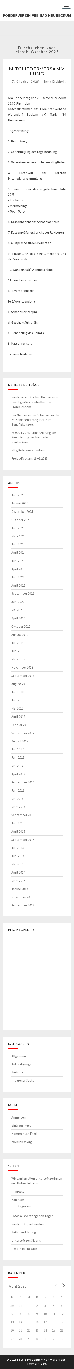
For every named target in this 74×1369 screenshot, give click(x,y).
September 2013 (22, 905)
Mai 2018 (17, 708)
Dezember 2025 (22, 511)
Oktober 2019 (20, 626)
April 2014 (18, 872)
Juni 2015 (17, 823)
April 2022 (18, 585)
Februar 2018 (20, 725)
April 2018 (18, 716)
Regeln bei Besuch (24, 1249)
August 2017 (19, 741)
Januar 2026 (19, 503)
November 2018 (22, 667)
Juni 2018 (17, 700)
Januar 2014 (19, 889)
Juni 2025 (17, 528)
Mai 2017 (17, 766)
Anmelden (18, 1117)
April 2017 (18, 774)
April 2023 (18, 569)
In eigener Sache (22, 1080)
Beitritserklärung (23, 1232)
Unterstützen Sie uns (26, 1240)
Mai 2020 (17, 610)
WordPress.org (21, 1142)
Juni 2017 (17, 757)
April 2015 (18, 831)
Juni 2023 (17, 561)
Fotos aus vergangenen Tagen (32, 1216)
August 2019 (19, 635)
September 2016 (22, 782)
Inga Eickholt (55, 81)
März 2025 (18, 536)
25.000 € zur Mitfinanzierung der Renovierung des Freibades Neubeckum (33, 437)
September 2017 (22, 733)
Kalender (17, 1200)
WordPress (58, 1359)
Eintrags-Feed (21, 1125)
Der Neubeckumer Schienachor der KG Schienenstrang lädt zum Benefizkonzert (35, 419)
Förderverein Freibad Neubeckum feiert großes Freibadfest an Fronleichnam (34, 402)
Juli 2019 (17, 643)
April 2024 (18, 552)
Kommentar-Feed (24, 1133)
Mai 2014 (17, 864)
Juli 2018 (17, 692)
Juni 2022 (17, 577)
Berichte (17, 1072)
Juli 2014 (17, 848)
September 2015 (22, 815)
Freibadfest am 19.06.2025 (29, 458)
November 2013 (22, 897)
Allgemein (18, 1056)
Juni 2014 (17, 856)
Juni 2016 (17, 790)
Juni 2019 (17, 651)
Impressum (19, 1191)
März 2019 (18, 659)
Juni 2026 (17, 495)
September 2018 (22, 675)
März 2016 (18, 807)
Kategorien (23, 1206)
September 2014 (22, 840)
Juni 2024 (17, 544)
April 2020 (18, 618)
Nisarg (42, 1364)
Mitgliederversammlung (37, 71)
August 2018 (19, 684)
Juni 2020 (17, 602)
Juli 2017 (17, 749)
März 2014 (18, 880)
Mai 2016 (17, 799)
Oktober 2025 (20, 520)
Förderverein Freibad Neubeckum (37, 15)
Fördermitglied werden (27, 1224)
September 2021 (22, 593)
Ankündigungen (22, 1064)
